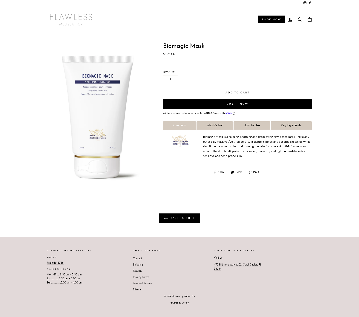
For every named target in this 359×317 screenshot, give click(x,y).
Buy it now (237, 103)
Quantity (169, 71)
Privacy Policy (141, 277)
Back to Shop (182, 218)
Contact (137, 258)
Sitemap (137, 289)
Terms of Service (142, 283)
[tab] (179, 125)
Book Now (271, 19)
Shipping (138, 264)
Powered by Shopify (179, 302)
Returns (137, 270)
